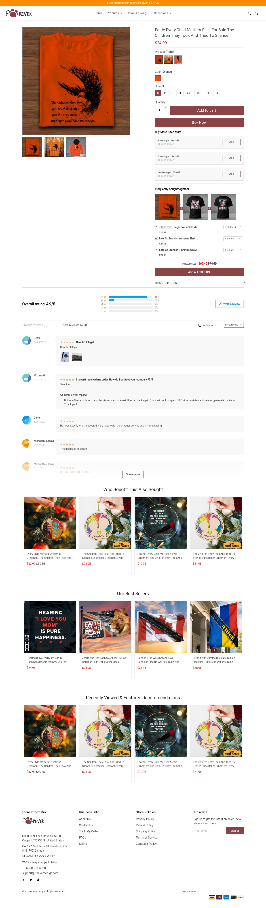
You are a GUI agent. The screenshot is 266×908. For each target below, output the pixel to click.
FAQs (82, 837)
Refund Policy (145, 825)
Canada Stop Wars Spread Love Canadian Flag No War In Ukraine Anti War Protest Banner (158, 660)
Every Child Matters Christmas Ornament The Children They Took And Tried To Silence (49, 556)
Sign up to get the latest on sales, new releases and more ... (217, 821)
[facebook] (24, 879)
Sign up (235, 830)
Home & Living (136, 13)
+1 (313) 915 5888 (34, 868)
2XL (189, 93)
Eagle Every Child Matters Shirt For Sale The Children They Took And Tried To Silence (186, 227)
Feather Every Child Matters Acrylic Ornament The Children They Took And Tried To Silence (160, 556)
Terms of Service (147, 837)
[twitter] (32, 879)
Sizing (83, 843)
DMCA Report (189, 891)
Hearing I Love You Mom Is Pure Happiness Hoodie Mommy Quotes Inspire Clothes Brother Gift (46, 660)
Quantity (160, 102)
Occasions (161, 13)
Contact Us (86, 825)
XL (180, 93)
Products (113, 13)
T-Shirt (170, 51)
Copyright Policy (146, 843)
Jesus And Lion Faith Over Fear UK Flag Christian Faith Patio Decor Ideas (104, 659)
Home (98, 13)
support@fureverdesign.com (40, 873)
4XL (208, 93)
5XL (218, 93)
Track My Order (88, 831)
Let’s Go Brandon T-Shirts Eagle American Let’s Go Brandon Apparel (179, 249)
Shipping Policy (146, 831)
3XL (198, 93)
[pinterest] (39, 879)
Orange (167, 71)
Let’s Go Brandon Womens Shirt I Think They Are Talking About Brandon (179, 238)
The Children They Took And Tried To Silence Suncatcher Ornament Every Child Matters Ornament (103, 556)
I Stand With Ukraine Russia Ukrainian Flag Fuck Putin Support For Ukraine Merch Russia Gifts (214, 660)
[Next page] (246, 535)
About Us (85, 819)
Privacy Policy (145, 819)
